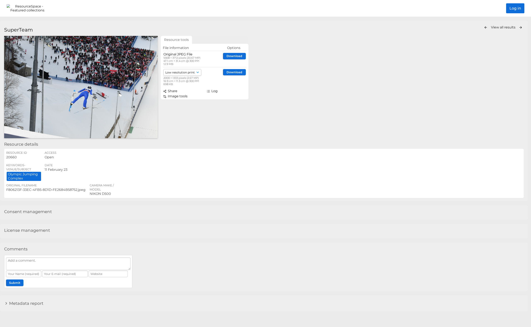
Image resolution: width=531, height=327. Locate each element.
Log (214, 91)
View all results (503, 27)
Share (172, 91)
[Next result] (521, 27)
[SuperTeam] (81, 87)
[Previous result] (486, 27)
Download (234, 56)
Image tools (177, 96)
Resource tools (176, 40)
